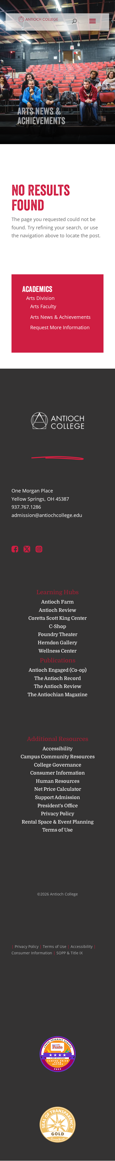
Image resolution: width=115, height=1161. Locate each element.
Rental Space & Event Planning (58, 822)
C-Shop (57, 626)
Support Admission (57, 797)
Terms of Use (57, 830)
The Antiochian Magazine (57, 694)
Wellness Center (57, 651)
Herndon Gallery (57, 642)
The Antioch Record (57, 678)
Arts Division (40, 298)
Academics (37, 289)
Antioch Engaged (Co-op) (58, 670)
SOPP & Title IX (69, 952)
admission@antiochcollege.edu (46, 515)
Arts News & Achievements (60, 317)
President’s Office (57, 805)
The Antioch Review (57, 686)
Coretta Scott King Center (57, 618)
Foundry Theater (57, 634)
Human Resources (57, 781)
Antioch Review (57, 610)
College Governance (57, 765)
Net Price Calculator (57, 789)
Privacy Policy (57, 813)
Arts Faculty (43, 306)
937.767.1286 (26, 507)
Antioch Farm (57, 602)
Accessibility (58, 748)
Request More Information (60, 327)
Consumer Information (57, 773)
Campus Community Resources (58, 756)
